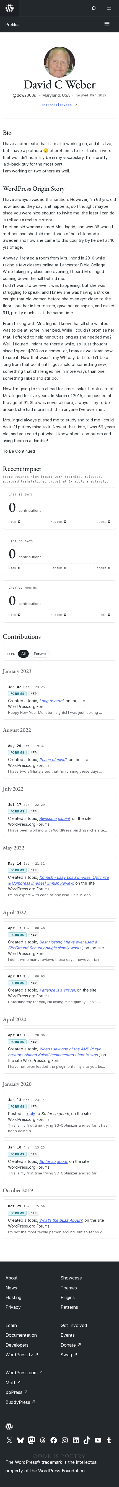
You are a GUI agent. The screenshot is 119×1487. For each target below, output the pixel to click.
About (12, 1278)
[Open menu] (110, 8)
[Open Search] (93, 8)
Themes (69, 1288)
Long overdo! (51, 700)
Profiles (12, 24)
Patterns (69, 1307)
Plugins (68, 1297)
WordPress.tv (22, 1354)
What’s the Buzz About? (60, 1220)
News (11, 1288)
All (23, 654)
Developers (17, 1345)
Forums (40, 654)
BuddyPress (21, 1402)
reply (30, 1113)
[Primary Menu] (107, 24)
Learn (11, 1325)
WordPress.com (24, 1372)
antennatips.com (58, 105)
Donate (71, 1345)
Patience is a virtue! (57, 990)
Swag (69, 1354)
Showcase (71, 1278)
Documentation (21, 1335)
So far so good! (53, 1161)
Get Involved (74, 1325)
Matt (13, 1382)
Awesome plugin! (54, 818)
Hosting (13, 1297)
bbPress (17, 1392)
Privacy (13, 1307)
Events (68, 1335)
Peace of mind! (52, 759)
